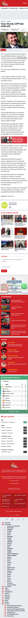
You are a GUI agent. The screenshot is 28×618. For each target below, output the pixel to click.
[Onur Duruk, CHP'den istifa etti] (14, 40)
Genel (8, 560)
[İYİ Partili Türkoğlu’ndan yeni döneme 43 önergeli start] (7, 218)
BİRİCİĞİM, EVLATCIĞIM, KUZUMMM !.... (17, 365)
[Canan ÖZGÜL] (4, 364)
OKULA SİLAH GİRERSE (13, 351)
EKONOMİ (10, 536)
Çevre (8, 565)
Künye (7, 511)
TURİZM (9, 540)
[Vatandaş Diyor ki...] (4, 370)
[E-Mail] (10, 207)
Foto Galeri (8, 586)
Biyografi (7, 597)
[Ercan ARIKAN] (4, 344)
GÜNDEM (9, 529)
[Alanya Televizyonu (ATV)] (5, 3)
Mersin (9, 581)
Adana (9, 574)
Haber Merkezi (13, 204)
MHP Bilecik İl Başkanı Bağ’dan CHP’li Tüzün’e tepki (20, 249)
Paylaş (4, 49)
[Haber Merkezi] (4, 205)
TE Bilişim (17, 515)
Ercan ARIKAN (11, 342)
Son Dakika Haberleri (20, 503)
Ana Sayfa (7, 522)
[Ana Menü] (26, 3)
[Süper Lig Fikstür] (26, 416)
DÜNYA (9, 559)
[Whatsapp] (16, 489)
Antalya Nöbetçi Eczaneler (6, 496)
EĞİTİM (9, 538)
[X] (11, 489)
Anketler (7, 598)
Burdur (9, 576)
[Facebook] (9, 489)
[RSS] (19, 489)
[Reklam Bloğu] (14, 285)
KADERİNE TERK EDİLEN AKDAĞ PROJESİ (15, 358)
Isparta (9, 579)
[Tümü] (26, 339)
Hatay (8, 578)
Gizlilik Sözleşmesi (18, 511)
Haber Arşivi (6, 506)
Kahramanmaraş (11, 584)
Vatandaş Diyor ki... (13, 369)
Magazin (9, 571)
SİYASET (9, 21)
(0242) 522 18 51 (15, 480)
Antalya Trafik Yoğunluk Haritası (6, 500)
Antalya (9, 572)
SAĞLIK (9, 557)
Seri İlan (7, 593)
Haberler (3, 21)
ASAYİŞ (9, 533)
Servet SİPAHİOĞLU (13, 355)
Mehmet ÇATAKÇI (12, 349)
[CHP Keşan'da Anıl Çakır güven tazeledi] (7, 244)
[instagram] (18, 519)
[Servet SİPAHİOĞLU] (4, 357)
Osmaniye (10, 583)
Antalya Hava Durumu (21, 495)
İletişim (11, 511)
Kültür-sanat (10, 569)
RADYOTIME (10, 527)
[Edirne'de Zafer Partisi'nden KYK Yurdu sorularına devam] (21, 218)
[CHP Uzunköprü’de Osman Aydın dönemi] (7, 231)
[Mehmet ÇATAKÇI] (4, 350)
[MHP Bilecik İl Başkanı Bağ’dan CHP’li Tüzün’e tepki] (21, 244)
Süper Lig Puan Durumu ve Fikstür (16, 610)
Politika (9, 562)
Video (6, 588)
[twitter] (12, 519)
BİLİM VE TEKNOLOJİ (12, 553)
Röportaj (7, 595)
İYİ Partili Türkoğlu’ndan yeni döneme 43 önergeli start (7, 224)
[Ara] (24, 3)
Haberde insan (11, 567)
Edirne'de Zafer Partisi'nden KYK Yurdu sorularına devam (20, 224)
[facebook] (7, 519)
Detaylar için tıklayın (14, 411)
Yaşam (9, 564)
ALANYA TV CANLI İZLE (10, 8)
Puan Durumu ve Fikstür (19, 500)
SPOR (8, 534)
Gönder (4, 270)
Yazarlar (7, 590)
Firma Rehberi (8, 591)
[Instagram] (14, 489)
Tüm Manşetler (7, 503)
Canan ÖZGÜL (11, 362)
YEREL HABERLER (11, 555)
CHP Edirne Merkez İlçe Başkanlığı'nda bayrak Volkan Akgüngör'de (20, 237)
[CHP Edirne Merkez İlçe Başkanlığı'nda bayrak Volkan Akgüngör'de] (21, 231)
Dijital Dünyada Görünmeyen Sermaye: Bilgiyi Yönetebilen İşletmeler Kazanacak (15, 345)
